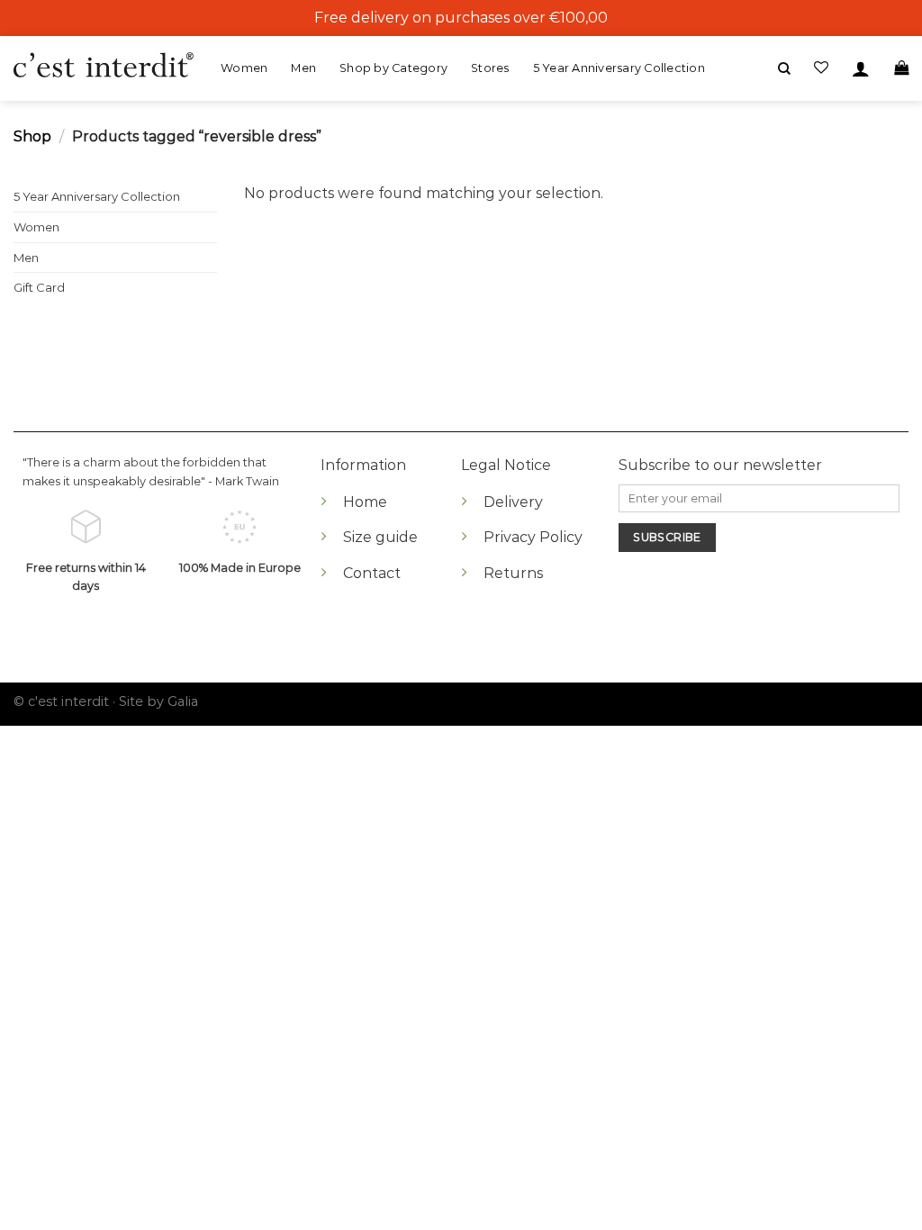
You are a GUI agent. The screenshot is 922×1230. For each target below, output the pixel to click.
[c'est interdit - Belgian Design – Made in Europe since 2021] (104, 66)
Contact (372, 573)
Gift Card (39, 287)
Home (365, 502)
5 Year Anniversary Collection (619, 68)
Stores (490, 68)
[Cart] (901, 68)
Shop (32, 136)
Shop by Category (393, 68)
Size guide (380, 537)
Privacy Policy (533, 537)
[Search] (784, 69)
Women (244, 68)
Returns (513, 573)
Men (303, 68)
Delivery (513, 502)
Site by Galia (158, 701)
